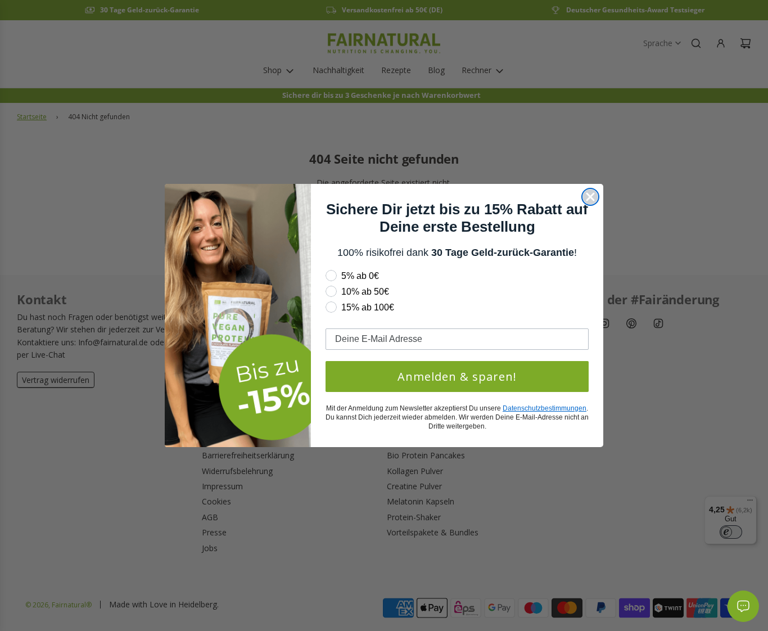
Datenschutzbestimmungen (544, 408)
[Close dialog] (590, 196)
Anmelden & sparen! (457, 376)
